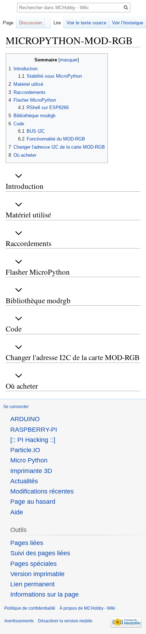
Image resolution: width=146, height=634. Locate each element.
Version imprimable (37, 574)
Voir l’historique (127, 22)
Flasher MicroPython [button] (38, 272)
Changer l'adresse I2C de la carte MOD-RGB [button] (73, 357)
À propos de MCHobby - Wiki (87, 608)
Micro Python (28, 460)
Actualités (24, 481)
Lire (57, 22)
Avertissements (19, 620)
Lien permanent (32, 584)
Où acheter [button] (22, 386)
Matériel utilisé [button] (28, 215)
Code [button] (14, 329)
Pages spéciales (33, 563)
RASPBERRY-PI (33, 429)
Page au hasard (32, 501)
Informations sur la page (44, 594)
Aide (16, 512)
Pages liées (26, 542)
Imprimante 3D (31, 470)
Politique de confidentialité (29, 608)
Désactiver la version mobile (65, 620)
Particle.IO (25, 450)
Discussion (30, 22)
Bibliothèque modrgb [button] (38, 300)
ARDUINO (25, 419)
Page (8, 22)
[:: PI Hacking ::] (32, 439)
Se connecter (16, 406)
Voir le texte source (86, 22)
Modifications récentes (42, 491)
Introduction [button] (25, 186)
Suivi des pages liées (40, 553)
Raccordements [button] (28, 243)
